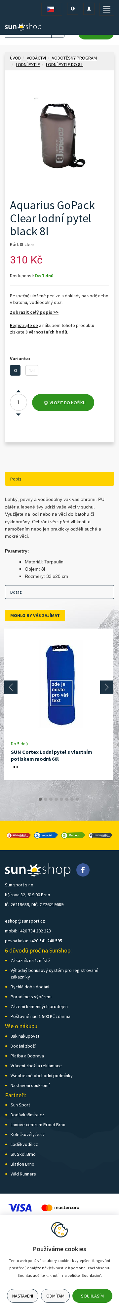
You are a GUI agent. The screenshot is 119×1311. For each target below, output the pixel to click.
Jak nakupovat (25, 1036)
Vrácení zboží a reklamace (36, 1066)
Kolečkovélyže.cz (28, 1134)
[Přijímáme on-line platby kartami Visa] (20, 1207)
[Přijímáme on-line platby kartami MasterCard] (60, 1207)
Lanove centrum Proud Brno (38, 1124)
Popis (15, 479)
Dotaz (16, 592)
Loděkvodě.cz (24, 1144)
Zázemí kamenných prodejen (39, 1006)
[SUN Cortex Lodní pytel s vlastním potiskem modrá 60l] (58, 684)
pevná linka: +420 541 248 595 (33, 941)
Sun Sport (20, 1105)
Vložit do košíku (67, 403)
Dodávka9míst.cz (27, 1115)
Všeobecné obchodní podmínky (42, 1075)
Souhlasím (92, 1296)
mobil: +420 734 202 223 (28, 931)
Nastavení (22, 1296)
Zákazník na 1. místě (30, 960)
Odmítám (55, 1296)
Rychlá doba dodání (30, 987)
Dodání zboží (23, 1046)
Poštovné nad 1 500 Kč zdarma (40, 1016)
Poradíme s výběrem (31, 997)
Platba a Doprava (27, 1056)
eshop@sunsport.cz (25, 921)
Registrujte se (24, 325)
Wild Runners (23, 1174)
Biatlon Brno (22, 1164)
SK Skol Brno (23, 1154)
